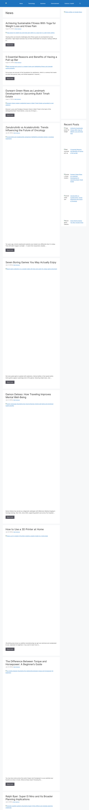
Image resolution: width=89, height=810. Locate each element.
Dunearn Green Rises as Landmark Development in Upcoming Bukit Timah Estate (28, 93)
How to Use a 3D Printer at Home (25, 529)
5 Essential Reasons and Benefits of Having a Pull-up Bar (76, 151)
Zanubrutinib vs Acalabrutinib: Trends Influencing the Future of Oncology (27, 129)
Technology (31, 3)
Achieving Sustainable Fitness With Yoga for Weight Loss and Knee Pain (31, 25)
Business (42, 3)
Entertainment (55, 3)
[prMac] (8, 3)
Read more (10, 44)
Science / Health (69, 3)
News (21, 3)
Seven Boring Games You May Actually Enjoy (31, 262)
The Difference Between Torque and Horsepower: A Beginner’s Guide (26, 663)
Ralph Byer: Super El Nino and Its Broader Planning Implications (29, 798)
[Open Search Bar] (80, 3)
